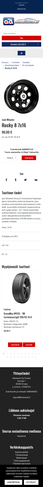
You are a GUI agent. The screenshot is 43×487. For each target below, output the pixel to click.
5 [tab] (18, 353)
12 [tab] (7, 357)
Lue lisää (29, 344)
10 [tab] (36, 353)
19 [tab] (32, 357)
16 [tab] (21, 357)
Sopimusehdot (21, 452)
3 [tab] (11, 353)
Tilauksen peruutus (21, 463)
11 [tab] (39, 353)
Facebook (21, 436)
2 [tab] (7, 353)
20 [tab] (36, 357)
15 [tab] (18, 357)
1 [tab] (3, 353)
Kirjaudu (21, 5)
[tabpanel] (21, 310)
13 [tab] (11, 357)
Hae (21, 38)
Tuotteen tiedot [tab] (12, 192)
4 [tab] (14, 353)
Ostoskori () (18, 44)
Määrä (10, 158)
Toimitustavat (21, 455)
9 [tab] (32, 353)
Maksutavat (21, 458)
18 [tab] (28, 357)
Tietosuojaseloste (21, 460)
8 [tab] (28, 353)
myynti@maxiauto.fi (21, 3)
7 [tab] (25, 353)
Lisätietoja (13, 482)
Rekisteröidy (21, 9)
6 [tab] (21, 353)
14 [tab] (14, 357)
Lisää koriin (29, 157)
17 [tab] (25, 357)
